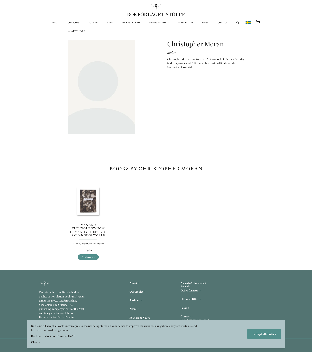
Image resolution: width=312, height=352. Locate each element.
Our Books (73, 22)
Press (205, 22)
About (55, 22)
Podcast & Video (131, 22)
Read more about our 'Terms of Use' (52, 336)
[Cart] (258, 22)
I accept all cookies (264, 334)
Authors (93, 22)
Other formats (157, 33)
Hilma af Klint (185, 22)
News (110, 22)
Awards (185, 286)
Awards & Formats (159, 22)
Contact (222, 22)
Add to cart (88, 257)
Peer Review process (230, 29)
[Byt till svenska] (248, 22)
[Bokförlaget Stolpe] (156, 10)
